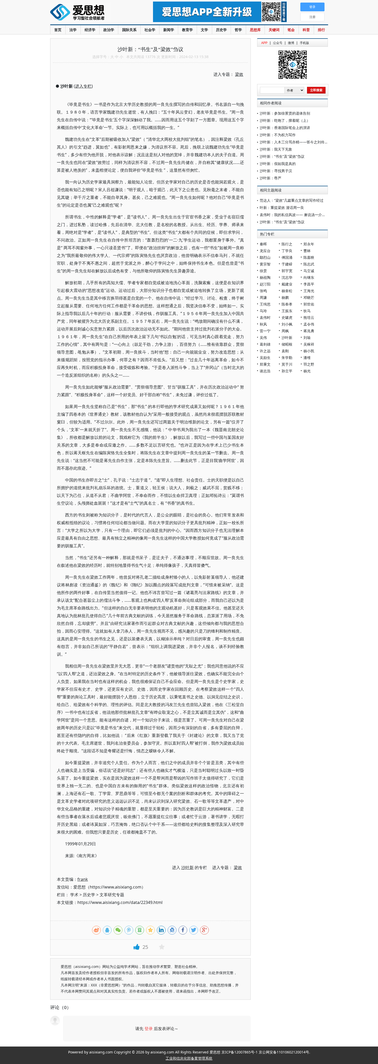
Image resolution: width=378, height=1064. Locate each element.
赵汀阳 (265, 284)
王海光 (308, 290)
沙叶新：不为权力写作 (278, 134)
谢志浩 (265, 370)
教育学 (187, 29)
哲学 (238, 29)
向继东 (308, 277)
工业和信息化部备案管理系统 (189, 1058)
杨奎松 (287, 290)
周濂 (263, 297)
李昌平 (308, 284)
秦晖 (263, 244)
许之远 (265, 350)
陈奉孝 (287, 304)
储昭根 (287, 344)
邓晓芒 (308, 297)
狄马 (307, 310)
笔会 (291, 29)
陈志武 (308, 264)
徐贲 (263, 270)
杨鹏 (285, 297)
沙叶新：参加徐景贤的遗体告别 (285, 113)
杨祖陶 (265, 277)
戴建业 (287, 284)
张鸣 (263, 290)
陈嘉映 (308, 257)
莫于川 (287, 364)
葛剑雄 (265, 344)
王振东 (287, 310)
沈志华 (287, 277)
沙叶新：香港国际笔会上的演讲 (285, 127)
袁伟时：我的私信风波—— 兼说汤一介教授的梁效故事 (303, 214)
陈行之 (287, 244)
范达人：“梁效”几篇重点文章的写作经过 (291, 200)
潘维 (307, 357)
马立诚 (308, 270)
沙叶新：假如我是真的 (278, 163)
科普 (306, 29)
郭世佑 (308, 304)
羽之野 (308, 364)
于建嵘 (287, 264)
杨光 (307, 370)
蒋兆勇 (308, 330)
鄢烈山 (265, 257)
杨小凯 (308, 350)
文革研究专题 (112, 895)
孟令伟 (308, 324)
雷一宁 (265, 330)
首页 (57, 29)
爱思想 (91, 13)
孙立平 (287, 370)
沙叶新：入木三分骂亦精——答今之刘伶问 (294, 142)
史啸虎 (287, 317)
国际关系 (129, 29)
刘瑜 (307, 337)
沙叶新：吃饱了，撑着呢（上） (285, 120)
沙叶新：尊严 (270, 177)
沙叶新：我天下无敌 (276, 149)
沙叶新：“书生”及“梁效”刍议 (282, 156)
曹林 (307, 250)
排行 (321, 29)
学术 (74, 895)
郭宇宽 (287, 270)
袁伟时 (265, 317)
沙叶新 (287, 337)
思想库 (255, 29)
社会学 (150, 29)
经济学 (90, 29)
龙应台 (265, 250)
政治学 (108, 29)
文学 (204, 29)
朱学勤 (287, 357)
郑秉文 (265, 364)
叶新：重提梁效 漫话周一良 (282, 207)
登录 (149, 1028)
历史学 (221, 29)
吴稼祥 (308, 344)
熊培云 (308, 317)
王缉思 (265, 304)
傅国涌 (287, 257)
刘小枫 (287, 324)
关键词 (274, 29)
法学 (73, 29)
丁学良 (287, 250)
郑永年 (308, 244)
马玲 (263, 310)
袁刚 (285, 350)
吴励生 (265, 357)
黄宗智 (265, 264)
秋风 (263, 324)
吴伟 (263, 337)
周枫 (285, 330)
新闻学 (168, 29)
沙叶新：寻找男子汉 (276, 170)
